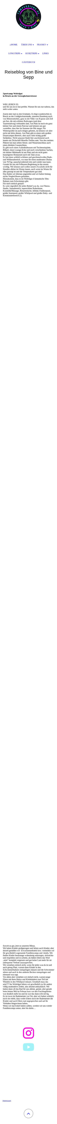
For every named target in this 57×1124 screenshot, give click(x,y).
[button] (28, 1113)
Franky (41, 44)
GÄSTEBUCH (28, 62)
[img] (28, 16)
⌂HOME (13, 44)
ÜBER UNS (26, 44)
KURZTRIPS (31, 53)
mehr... (6, 940)
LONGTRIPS (14, 53)
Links (45, 53)
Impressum (7, 1100)
